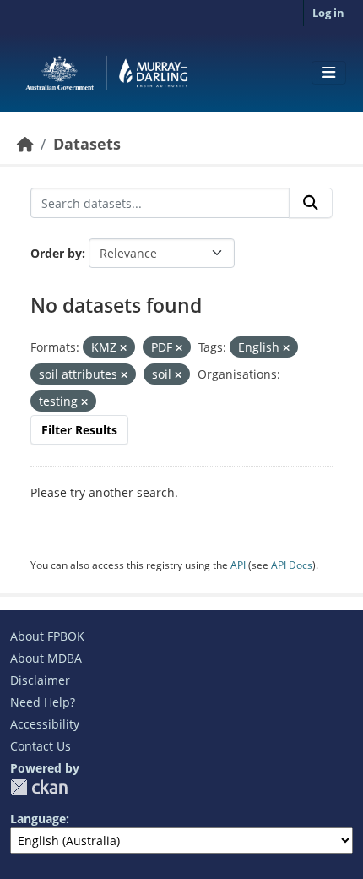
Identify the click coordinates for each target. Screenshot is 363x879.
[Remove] (123, 347)
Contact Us (40, 746)
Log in (328, 12)
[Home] (25, 144)
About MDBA (46, 658)
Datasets (87, 144)
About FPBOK (47, 636)
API (238, 565)
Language (38, 819)
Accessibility (44, 724)
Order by (56, 253)
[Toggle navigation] (329, 73)
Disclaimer (40, 680)
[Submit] (311, 203)
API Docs (291, 565)
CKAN (39, 787)
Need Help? (42, 702)
